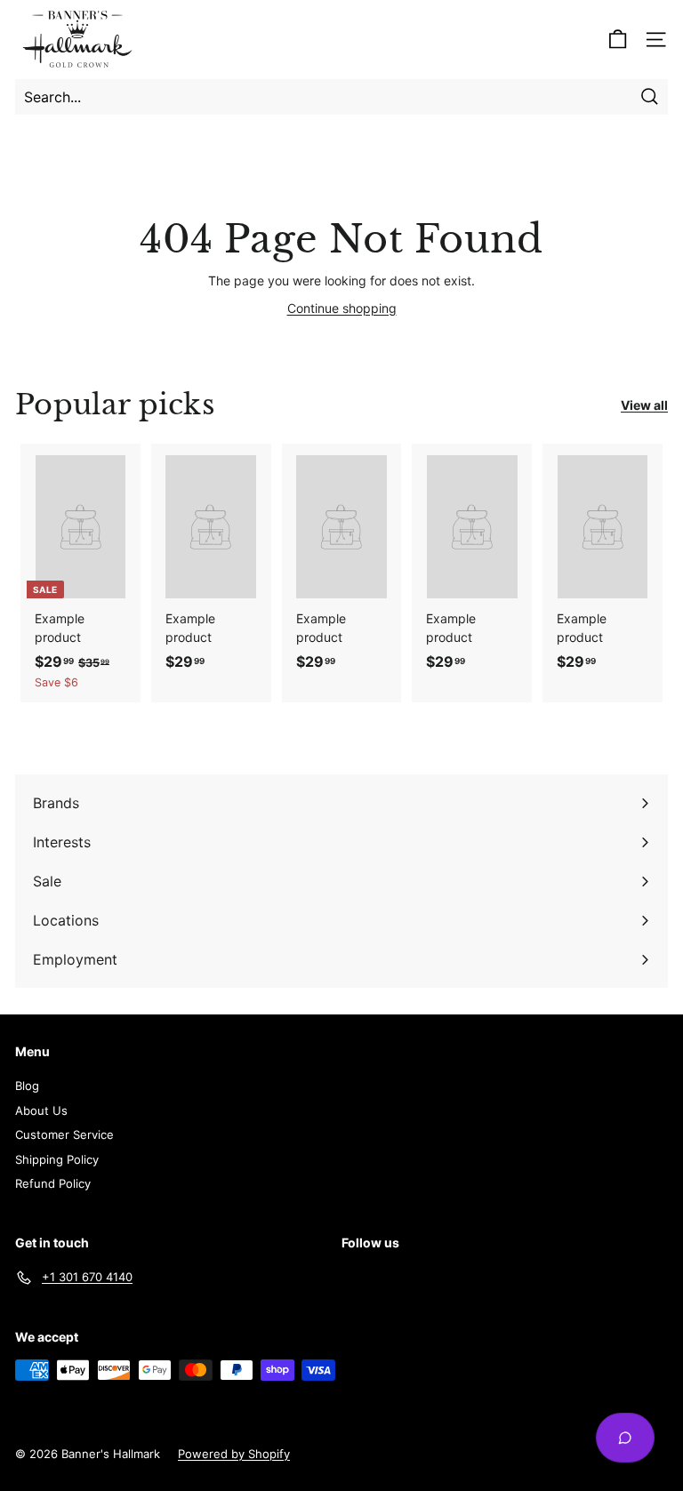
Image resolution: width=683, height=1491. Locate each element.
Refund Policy (53, 1183)
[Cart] (618, 39)
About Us (41, 1110)
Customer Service (64, 1134)
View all (644, 405)
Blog (27, 1085)
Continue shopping (342, 308)
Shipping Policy (57, 1159)
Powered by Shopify (234, 1454)
